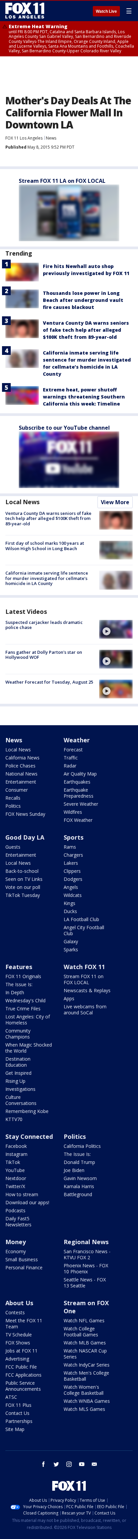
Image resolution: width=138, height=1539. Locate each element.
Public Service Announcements (23, 1386)
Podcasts (15, 1210)
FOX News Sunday (25, 814)
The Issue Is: (18, 984)
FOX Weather (78, 820)
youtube (81, 1464)
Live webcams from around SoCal (85, 1009)
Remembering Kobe (27, 1111)
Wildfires (73, 812)
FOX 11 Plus (18, 1405)
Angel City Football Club (84, 930)
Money (15, 1242)
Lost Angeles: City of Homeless (27, 1019)
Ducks (70, 911)
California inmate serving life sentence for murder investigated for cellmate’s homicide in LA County (46, 578)
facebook (43, 1464)
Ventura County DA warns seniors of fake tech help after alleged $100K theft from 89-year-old (86, 330)
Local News (22, 502)
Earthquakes (77, 782)
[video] (116, 629)
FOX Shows (17, 1342)
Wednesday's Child (25, 1000)
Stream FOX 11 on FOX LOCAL (84, 979)
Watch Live (106, 11)
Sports (73, 837)
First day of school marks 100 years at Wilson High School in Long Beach (44, 545)
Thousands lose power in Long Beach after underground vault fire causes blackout (83, 300)
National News (21, 774)
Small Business (21, 1259)
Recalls (12, 798)
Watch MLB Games (85, 1342)
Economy (15, 1251)
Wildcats (73, 895)
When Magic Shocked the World (28, 1048)
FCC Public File (21, 1367)
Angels (71, 887)
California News (22, 757)
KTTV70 (13, 1119)
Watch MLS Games (84, 1409)
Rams (70, 847)
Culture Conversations (21, 1100)
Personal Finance (24, 1267)
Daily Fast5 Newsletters (18, 1221)
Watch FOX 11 (84, 967)
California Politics (82, 1146)
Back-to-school (22, 871)
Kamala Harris (79, 1186)
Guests (12, 847)
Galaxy (71, 941)
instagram (69, 1464)
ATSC (11, 1397)
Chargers (73, 855)
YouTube (15, 1170)
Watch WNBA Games (87, 1401)
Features (18, 967)
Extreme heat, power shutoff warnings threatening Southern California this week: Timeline (84, 396)
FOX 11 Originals (23, 976)
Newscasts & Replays (87, 990)
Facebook (16, 1146)
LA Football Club (81, 919)
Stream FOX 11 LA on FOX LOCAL (62, 180)
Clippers (72, 871)
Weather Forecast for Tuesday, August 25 (49, 682)
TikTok (12, 1162)
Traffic (71, 757)
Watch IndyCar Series (87, 1365)
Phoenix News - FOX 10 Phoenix (86, 1268)
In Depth (14, 992)
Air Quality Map (80, 774)
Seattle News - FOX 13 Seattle (85, 1282)
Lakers (71, 863)
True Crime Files (23, 1008)
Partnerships (18, 1421)
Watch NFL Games (84, 1320)
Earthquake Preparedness (78, 793)
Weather (77, 740)
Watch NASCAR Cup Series (85, 1353)
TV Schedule (18, 1334)
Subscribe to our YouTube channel (64, 427)
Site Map (14, 1429)
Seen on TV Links (24, 879)
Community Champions (17, 1033)
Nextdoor (15, 1178)
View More (115, 502)
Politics (13, 806)
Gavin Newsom (80, 1178)
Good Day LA (24, 837)
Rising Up (15, 1081)
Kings (69, 903)
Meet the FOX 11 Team (23, 1323)
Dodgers (73, 879)
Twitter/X (15, 1186)
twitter (56, 1464)
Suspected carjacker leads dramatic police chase (44, 625)
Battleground (78, 1194)
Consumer (16, 790)
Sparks (71, 949)
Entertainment (20, 782)
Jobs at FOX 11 (21, 1350)
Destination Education (17, 1062)
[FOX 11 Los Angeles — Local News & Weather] (24, 11)
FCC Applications (23, 1375)
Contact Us (17, 1413)
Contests (15, 1312)
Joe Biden (74, 1170)
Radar (70, 765)
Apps (69, 998)
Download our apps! (27, 1202)
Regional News (86, 1242)
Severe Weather (81, 804)
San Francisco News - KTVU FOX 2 (87, 1254)
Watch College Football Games (81, 1331)
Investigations (20, 1089)
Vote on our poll (22, 887)
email (94, 1464)
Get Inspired (18, 1073)
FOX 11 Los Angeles (24, 138)
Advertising (17, 1359)
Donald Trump (79, 1162)
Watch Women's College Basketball (84, 1390)
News (51, 138)
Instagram (16, 1154)
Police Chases (20, 765)
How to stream (21, 1194)
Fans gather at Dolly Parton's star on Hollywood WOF (43, 654)
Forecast (73, 749)
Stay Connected (29, 1136)
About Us (19, 1303)
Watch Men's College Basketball (86, 1376)
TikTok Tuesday (22, 895)
